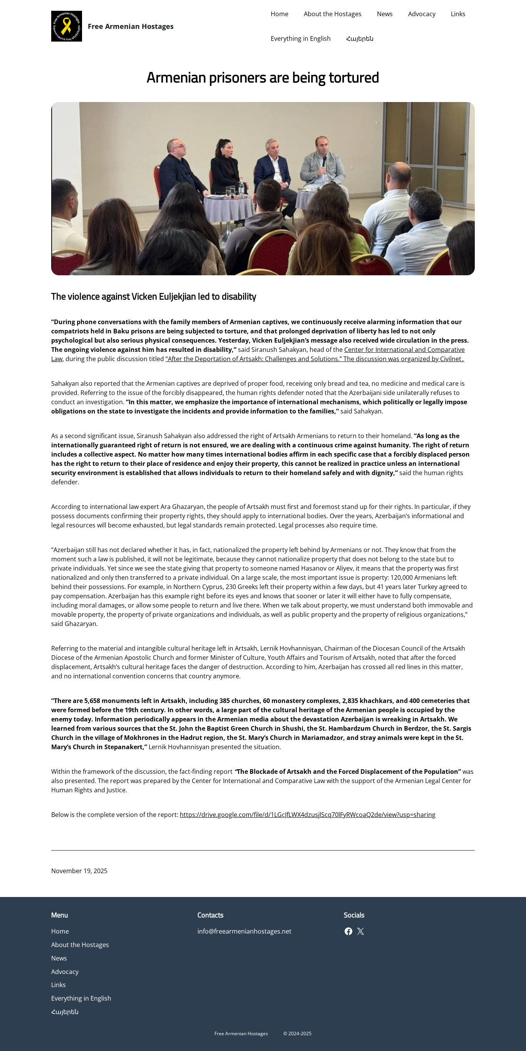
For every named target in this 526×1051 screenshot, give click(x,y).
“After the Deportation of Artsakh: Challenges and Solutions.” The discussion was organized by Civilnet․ (315, 359)
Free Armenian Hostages (131, 26)
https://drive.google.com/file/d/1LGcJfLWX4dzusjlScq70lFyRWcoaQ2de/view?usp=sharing (308, 814)
